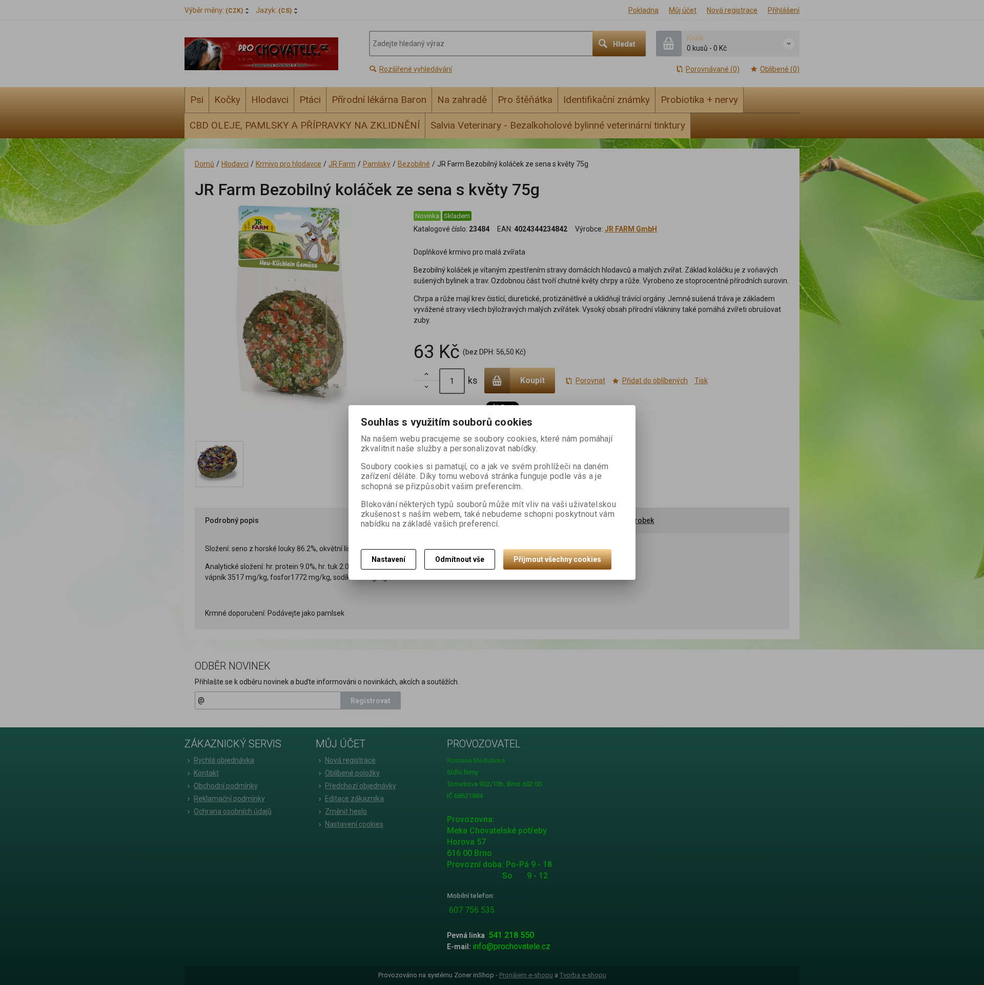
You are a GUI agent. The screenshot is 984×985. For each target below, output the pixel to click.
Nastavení (388, 559)
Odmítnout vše (459, 559)
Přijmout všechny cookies (557, 559)
